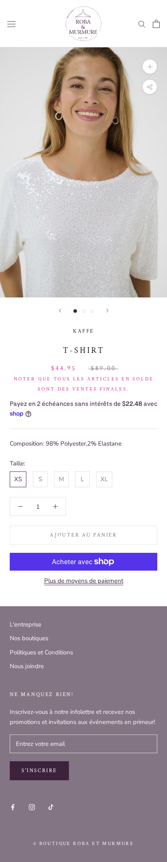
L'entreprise (25, 624)
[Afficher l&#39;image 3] (92, 311)
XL (104, 479)
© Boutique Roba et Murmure (83, 844)
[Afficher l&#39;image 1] (75, 311)
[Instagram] (32, 807)
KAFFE (83, 331)
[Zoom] (150, 66)
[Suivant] (107, 310)
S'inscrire (39, 770)
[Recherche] (142, 23)
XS (18, 479)
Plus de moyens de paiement (83, 581)
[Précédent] (60, 310)
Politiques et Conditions (41, 652)
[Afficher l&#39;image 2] (84, 311)
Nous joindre (27, 666)
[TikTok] (51, 807)
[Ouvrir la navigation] (11, 24)
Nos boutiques (29, 638)
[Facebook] (13, 807)
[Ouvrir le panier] (156, 24)
